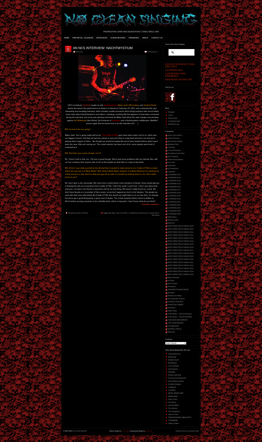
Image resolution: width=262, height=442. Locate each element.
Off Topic (171, 281)
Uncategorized (173, 326)
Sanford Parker (154, 213)
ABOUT (145, 38)
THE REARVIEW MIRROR (177, 320)
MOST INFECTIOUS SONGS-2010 (180, 229)
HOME (66, 38)
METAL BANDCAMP (175, 393)
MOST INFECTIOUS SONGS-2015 (180, 244)
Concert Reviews (174, 150)
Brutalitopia (172, 363)
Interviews (79, 52)
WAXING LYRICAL (175, 329)
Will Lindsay (156, 215)
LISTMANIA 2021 (174, 202)
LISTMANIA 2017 (174, 190)
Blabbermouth (173, 360)
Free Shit (171, 162)
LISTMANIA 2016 (174, 187)
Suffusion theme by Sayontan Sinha (187, 431)
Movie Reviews (173, 278)
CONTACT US (157, 38)
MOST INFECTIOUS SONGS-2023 (180, 268)
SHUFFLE (171, 308)
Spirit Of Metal (173, 405)
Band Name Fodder (175, 141)
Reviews (171, 293)
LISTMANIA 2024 (174, 211)
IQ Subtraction (173, 168)
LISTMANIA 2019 (174, 196)
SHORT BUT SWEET (176, 305)
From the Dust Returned (177, 378)
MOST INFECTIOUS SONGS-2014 (180, 241)
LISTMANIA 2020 (174, 199)
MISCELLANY (173, 220)
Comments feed (174, 121)
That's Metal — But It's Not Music (180, 314)
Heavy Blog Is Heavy (176, 381)
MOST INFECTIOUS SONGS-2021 (180, 262)
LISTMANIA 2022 (174, 205)
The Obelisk (172, 408)
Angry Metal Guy (174, 354)
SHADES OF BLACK (175, 302)
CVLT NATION (173, 366)
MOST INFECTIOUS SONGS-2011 (180, 232)
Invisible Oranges (174, 384)
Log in (170, 115)
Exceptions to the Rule (176, 153)
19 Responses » (152, 52)
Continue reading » (151, 204)
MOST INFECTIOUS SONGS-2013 (180, 238)
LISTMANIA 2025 (174, 214)
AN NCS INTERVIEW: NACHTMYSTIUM (103, 48)
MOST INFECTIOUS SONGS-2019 (180, 256)
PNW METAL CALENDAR (82, 38)
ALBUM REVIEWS (118, 38)
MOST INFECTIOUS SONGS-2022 (180, 265)
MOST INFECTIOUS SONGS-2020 (180, 259)
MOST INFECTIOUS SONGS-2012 (180, 235)
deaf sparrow (173, 369)
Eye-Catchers (173, 156)
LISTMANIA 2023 (174, 208)
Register (171, 112)
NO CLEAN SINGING (79, 431)
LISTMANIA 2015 (174, 184)
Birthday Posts (173, 144)
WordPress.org (173, 124)
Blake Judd (115, 213)
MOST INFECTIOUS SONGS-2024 (180, 271)
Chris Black (124, 213)
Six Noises (172, 402)
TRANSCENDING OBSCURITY (179, 417)
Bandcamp (172, 357)
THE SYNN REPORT (176, 323)
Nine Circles (172, 399)
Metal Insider (173, 396)
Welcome (171, 332)
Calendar (171, 147)
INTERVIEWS (101, 38)
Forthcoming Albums (175, 159)
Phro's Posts (172, 284)
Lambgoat (172, 387)
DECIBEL (171, 372)
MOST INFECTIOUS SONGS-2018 (180, 253)
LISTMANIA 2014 (174, 181)
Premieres (172, 287)
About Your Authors (175, 135)
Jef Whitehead (133, 213)
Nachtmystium (143, 213)
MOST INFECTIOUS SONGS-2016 (180, 247)
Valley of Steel (173, 423)
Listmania (171, 172)
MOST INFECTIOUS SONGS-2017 (180, 250)
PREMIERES (134, 38)
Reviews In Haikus (175, 296)
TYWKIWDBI (173, 420)
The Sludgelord (174, 411)
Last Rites (172, 390)
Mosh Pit (171, 223)
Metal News (172, 217)
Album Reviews (174, 138)
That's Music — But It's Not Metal (180, 317)
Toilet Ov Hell (173, 414)
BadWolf (86, 105)
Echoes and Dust (174, 375)
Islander (78, 213)
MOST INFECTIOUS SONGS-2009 (180, 226)
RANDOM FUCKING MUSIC (178, 290)
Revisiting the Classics (176, 299)
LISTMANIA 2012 (174, 175)
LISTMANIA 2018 (174, 193)
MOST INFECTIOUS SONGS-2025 (180, 274)
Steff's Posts (172, 311)
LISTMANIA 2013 (174, 178)
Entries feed (172, 118)
